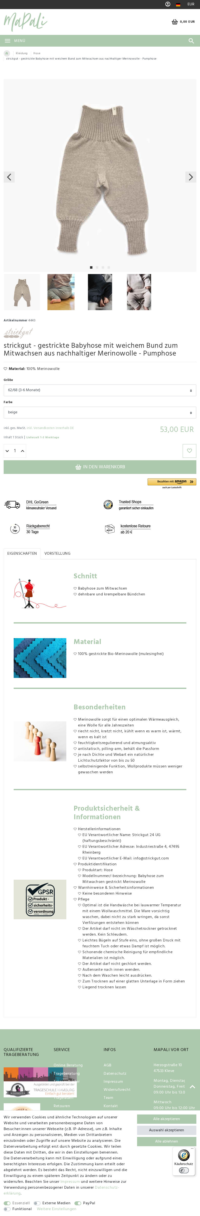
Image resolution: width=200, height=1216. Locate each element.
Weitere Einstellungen (57, 1209)
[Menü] (192, 1150)
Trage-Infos (64, 1090)
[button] (172, 483)
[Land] (178, 4)
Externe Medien (56, 1203)
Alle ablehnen (166, 1141)
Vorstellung (57, 554)
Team (108, 1098)
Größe (8, 380)
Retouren (62, 1106)
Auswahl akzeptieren (166, 1130)
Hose (36, 53)
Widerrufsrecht (117, 1090)
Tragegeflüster (67, 1082)
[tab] (22, 553)
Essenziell (21, 1203)
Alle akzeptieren (166, 1119)
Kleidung (22, 53)
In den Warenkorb (103, 467)
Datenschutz (115, 1074)
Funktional (22, 1209)
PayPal (89, 1203)
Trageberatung (67, 1074)
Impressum (113, 1082)
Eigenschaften (22, 554)
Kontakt (111, 1106)
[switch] (184, 1170)
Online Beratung (68, 1065)
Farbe (8, 402)
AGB (107, 1065)
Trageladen (63, 1098)
